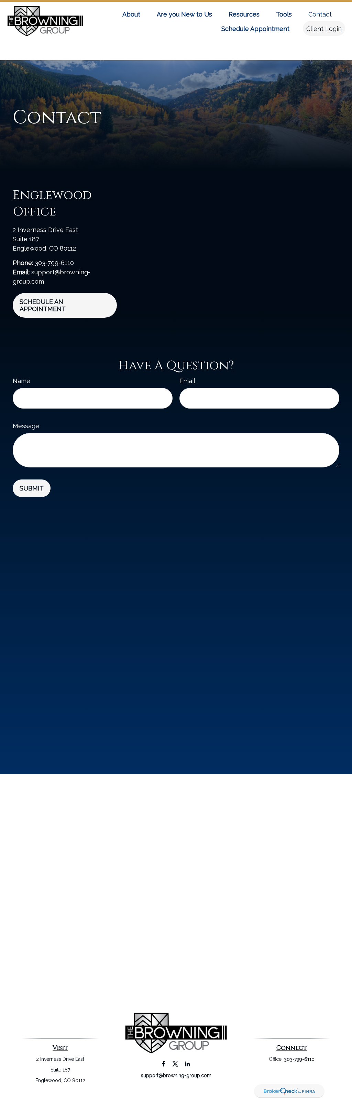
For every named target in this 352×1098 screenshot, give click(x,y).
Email (187, 380)
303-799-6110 (54, 262)
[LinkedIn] (187, 1063)
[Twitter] (175, 1063)
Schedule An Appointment (43, 305)
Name (21, 380)
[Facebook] (163, 1063)
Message (26, 426)
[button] (131, 14)
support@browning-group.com (176, 1075)
